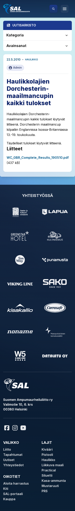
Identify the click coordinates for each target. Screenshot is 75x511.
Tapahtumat (12, 455)
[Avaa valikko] (65, 9)
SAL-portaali (13, 494)
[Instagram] (15, 428)
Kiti (5, 489)
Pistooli (47, 455)
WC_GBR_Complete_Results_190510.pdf (38, 158)
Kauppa (9, 499)
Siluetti (47, 475)
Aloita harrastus (16, 483)
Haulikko (31, 59)
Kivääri (47, 449)
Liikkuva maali (53, 465)
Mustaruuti (50, 486)
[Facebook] (6, 427)
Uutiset (8, 460)
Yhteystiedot (13, 465)
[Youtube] (24, 428)
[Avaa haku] (53, 9)
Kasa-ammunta (54, 481)
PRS (45, 491)
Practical (49, 470)
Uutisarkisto (24, 25)
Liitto (7, 449)
